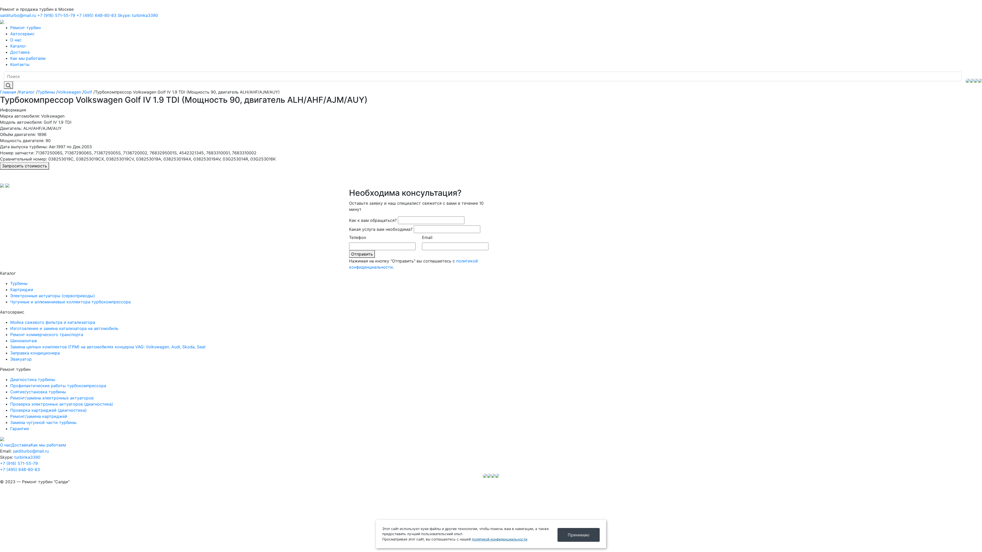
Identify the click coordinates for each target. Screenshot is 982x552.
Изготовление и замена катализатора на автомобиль (64, 328)
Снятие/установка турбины (38, 391)
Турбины (46, 92)
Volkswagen (69, 92)
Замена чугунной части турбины (43, 422)
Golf (88, 92)
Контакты (19, 64)
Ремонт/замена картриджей (38, 416)
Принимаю (578, 534)
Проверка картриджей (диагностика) (48, 410)
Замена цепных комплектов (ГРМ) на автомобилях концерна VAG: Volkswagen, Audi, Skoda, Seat (108, 346)
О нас (15, 39)
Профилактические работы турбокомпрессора (58, 385)
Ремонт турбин (25, 27)
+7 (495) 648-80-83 (96, 15)
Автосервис (22, 33)
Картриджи (21, 289)
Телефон (357, 237)
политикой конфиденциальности (499, 539)
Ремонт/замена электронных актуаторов (52, 397)
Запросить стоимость (24, 165)
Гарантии (19, 428)
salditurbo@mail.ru (18, 15)
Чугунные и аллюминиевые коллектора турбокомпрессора (70, 301)
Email (427, 237)
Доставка (20, 52)
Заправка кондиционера (35, 352)
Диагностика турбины (32, 379)
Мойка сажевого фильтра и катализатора (52, 322)
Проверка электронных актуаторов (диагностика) (61, 404)
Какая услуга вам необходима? (380, 229)
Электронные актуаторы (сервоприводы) (52, 295)
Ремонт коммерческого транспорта (46, 334)
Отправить (362, 254)
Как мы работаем (28, 58)
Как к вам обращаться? (373, 220)
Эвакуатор (21, 359)
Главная (8, 92)
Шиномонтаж (23, 340)
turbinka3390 (138, 15)
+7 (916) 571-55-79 (56, 15)
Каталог (18, 46)
